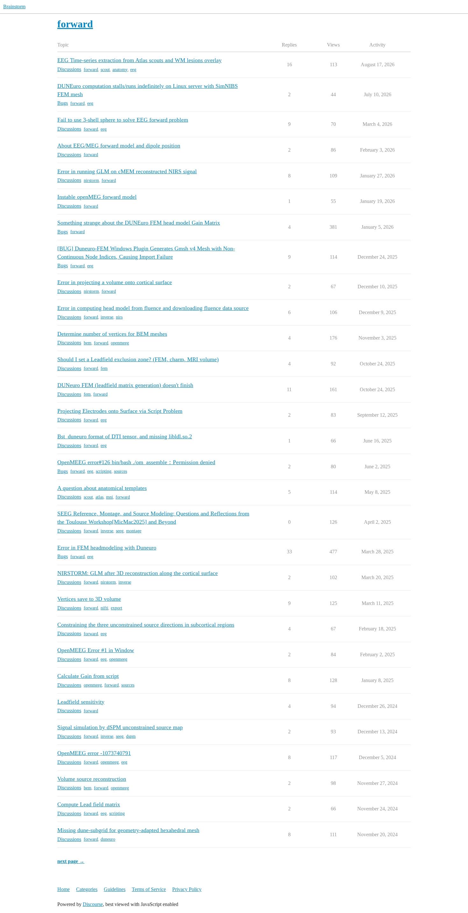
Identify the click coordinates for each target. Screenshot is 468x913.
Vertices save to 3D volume (89, 599)
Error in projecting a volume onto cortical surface (114, 282)
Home (63, 889)
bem (87, 343)
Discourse (93, 904)
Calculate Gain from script (88, 676)
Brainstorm (14, 6)
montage (133, 530)
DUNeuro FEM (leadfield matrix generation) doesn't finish (125, 385)
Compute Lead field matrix (88, 804)
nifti (104, 608)
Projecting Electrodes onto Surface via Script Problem (119, 411)
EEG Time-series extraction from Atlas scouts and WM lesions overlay (139, 60)
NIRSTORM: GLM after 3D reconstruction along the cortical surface (137, 573)
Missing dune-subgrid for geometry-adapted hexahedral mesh (128, 830)
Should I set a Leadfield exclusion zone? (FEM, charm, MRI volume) (138, 359)
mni (109, 497)
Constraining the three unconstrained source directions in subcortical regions (145, 625)
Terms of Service (149, 889)
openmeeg (120, 343)
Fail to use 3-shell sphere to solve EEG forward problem (122, 120)
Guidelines (114, 889)
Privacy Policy (187, 889)
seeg (120, 530)
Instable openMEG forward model (97, 197)
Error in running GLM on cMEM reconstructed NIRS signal (127, 171)
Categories (86, 889)
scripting (103, 471)
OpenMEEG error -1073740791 (94, 753)
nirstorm (91, 180)
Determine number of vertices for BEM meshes (112, 334)
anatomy (120, 69)
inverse (107, 317)
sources (120, 471)
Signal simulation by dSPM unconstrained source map (120, 727)
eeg (133, 69)
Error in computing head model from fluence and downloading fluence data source (153, 308)
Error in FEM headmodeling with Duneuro (106, 547)
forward (91, 69)
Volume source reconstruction (91, 779)
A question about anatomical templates (102, 488)
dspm (131, 736)
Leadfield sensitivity (80, 702)
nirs (119, 317)
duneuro (108, 839)
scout (105, 69)
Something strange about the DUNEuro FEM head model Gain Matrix (138, 222)
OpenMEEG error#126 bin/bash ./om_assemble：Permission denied (136, 462)
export (116, 608)
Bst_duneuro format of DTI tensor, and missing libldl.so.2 (124, 436)
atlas (99, 497)
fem (104, 368)
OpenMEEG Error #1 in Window (95, 650)
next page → (70, 861)
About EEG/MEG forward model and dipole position (118, 145)
